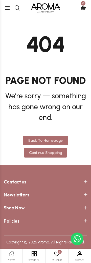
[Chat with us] (77, 239)
